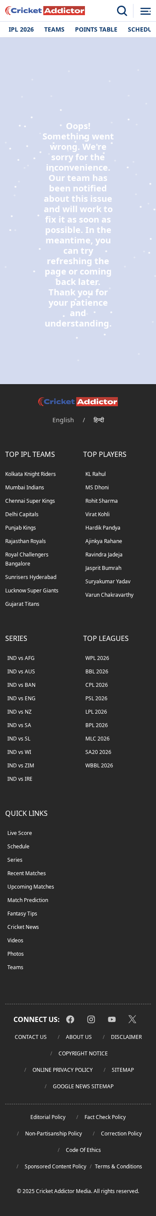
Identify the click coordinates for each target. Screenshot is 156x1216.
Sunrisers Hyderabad (30, 577)
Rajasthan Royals (25, 541)
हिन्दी (99, 420)
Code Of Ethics (83, 1150)
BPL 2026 (96, 725)
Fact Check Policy (105, 1117)
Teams (54, 29)
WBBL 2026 (99, 765)
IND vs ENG (21, 698)
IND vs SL (18, 738)
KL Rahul (95, 474)
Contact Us (31, 1037)
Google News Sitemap (83, 1086)
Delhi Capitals (22, 514)
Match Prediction (27, 900)
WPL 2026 (97, 658)
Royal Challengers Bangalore (27, 559)
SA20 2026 (98, 752)
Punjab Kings (20, 527)
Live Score (19, 833)
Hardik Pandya (102, 527)
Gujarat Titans (22, 604)
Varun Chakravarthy (109, 594)
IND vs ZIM (20, 765)
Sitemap (123, 1070)
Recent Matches (26, 873)
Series (15, 859)
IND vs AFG (21, 658)
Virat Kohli (97, 514)
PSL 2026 (96, 698)
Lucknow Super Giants (31, 590)
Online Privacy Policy (62, 1070)
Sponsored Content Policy (55, 1166)
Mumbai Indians (24, 487)
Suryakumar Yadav (107, 581)
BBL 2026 (96, 671)
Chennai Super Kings (30, 501)
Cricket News (23, 927)
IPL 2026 (21, 29)
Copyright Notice (83, 1053)
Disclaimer (126, 1037)
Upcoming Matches (30, 886)
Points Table (96, 29)
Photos (15, 953)
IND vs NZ (19, 711)
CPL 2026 (96, 685)
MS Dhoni (97, 487)
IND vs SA (19, 725)
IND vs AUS (21, 671)
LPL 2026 (96, 711)
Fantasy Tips (22, 913)
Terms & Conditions (118, 1166)
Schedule (18, 846)
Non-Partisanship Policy (53, 1133)
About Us (79, 1037)
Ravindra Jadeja (104, 554)
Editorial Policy (47, 1117)
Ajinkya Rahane (103, 541)
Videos (15, 940)
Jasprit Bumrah (103, 568)
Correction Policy (121, 1133)
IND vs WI (19, 752)
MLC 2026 (97, 738)
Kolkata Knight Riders (30, 474)
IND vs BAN (21, 685)
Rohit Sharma (101, 501)
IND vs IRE (19, 779)
